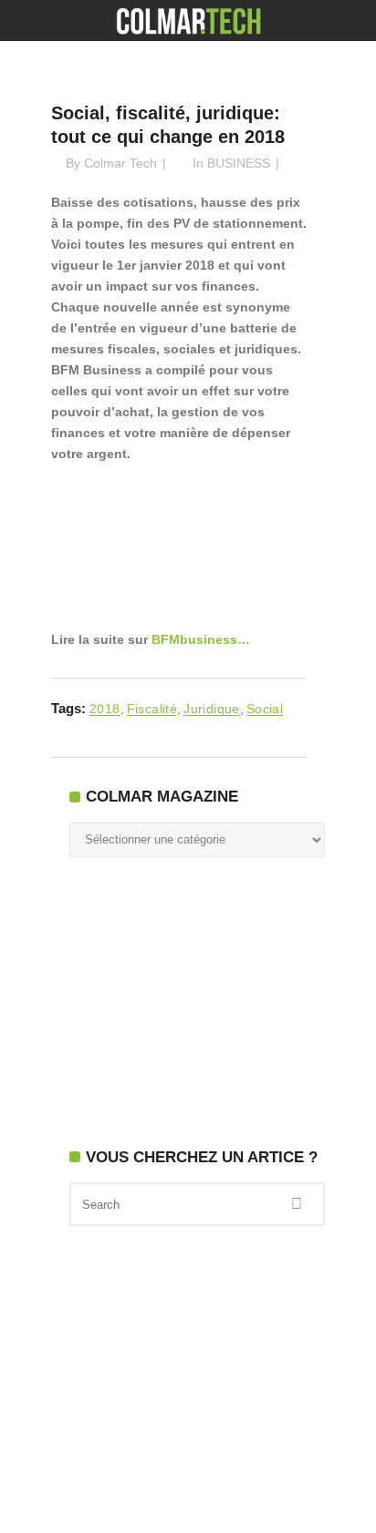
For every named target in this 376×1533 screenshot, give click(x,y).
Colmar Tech (120, 163)
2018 (104, 708)
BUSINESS (238, 163)
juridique (211, 708)
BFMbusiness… (200, 639)
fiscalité (152, 708)
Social (264, 708)
